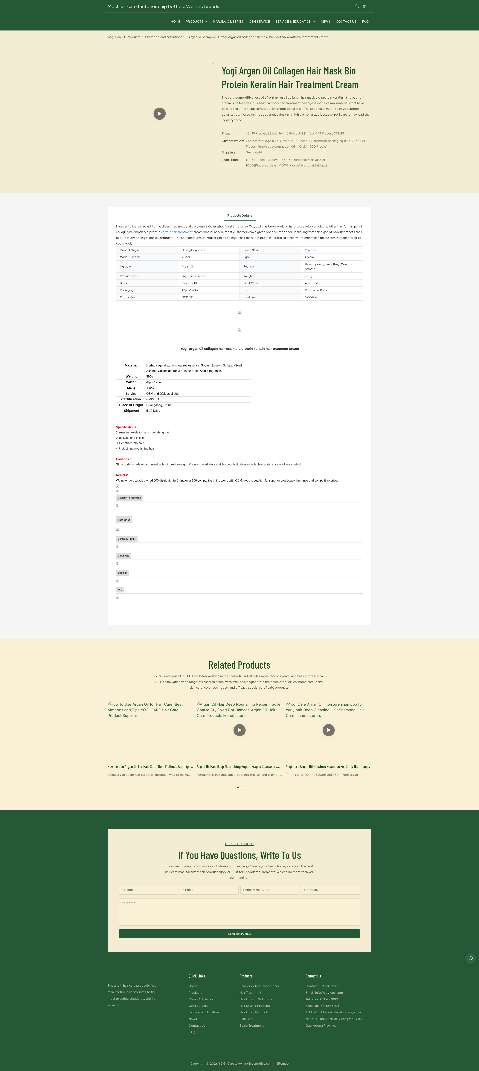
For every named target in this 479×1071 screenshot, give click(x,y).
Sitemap (282, 1063)
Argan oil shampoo (202, 37)
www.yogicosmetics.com (254, 1063)
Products (133, 37)
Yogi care (115, 37)
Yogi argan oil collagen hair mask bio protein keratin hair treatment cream (274, 37)
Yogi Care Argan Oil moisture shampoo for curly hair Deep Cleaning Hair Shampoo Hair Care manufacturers (327, 766)
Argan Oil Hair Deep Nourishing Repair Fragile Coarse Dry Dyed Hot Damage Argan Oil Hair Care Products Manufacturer (237, 766)
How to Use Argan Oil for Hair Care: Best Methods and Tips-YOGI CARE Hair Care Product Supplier (150, 766)
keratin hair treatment (177, 232)
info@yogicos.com (329, 992)
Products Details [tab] (239, 215)
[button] (235, 787)
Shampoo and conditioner (164, 37)
